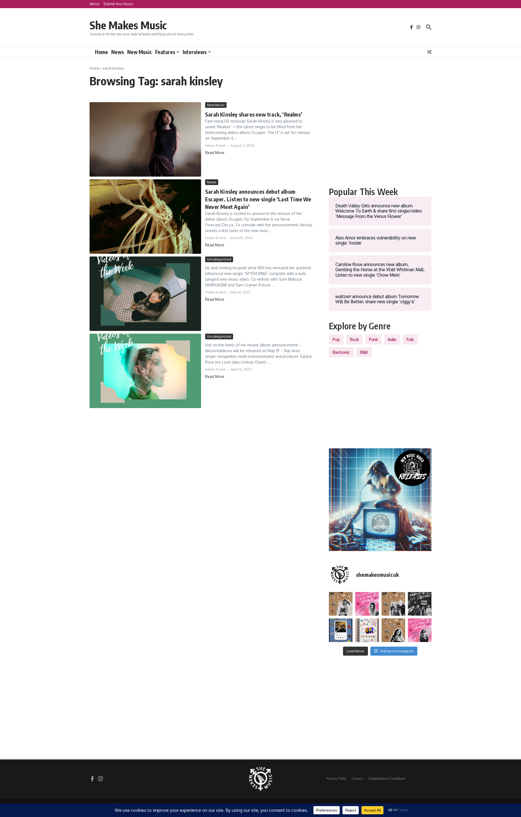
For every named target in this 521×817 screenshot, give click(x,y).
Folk (410, 339)
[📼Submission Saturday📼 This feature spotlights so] (393, 630)
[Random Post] (429, 52)
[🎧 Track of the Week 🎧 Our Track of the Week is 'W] (340, 630)
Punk (373, 339)
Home (101, 52)
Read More (214, 152)
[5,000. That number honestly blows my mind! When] (367, 630)
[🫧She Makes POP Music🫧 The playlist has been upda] (367, 604)
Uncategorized (219, 259)
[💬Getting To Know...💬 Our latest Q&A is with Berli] (419, 604)
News (117, 52)
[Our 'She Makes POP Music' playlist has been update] (419, 630)
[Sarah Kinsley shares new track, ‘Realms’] (145, 139)
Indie (392, 339)
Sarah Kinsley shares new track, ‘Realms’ (253, 114)
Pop (336, 339)
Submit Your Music (118, 4)
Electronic (341, 352)
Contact (357, 779)
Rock (354, 339)
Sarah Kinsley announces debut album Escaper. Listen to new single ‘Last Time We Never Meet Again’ (258, 199)
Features (165, 52)
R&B (364, 352)
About (94, 4)
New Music (139, 52)
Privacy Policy (336, 779)
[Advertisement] (380, 140)
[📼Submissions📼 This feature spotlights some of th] (340, 604)
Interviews (195, 52)
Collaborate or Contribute (386, 779)
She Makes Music (128, 25)
